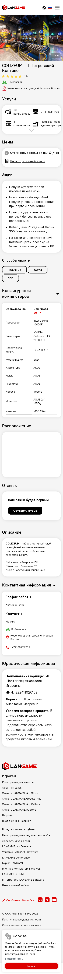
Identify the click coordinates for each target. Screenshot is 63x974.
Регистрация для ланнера (18, 782)
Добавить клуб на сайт (16, 841)
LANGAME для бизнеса (16, 846)
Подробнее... (14, 958)
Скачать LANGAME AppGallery (21, 804)
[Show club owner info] (6, 153)
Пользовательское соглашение (21, 925)
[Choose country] (44, 8)
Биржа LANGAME (13, 863)
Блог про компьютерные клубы (21, 868)
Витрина (7, 815)
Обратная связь (12, 787)
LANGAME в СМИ (13, 874)
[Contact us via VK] (40, 899)
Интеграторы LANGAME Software (23, 879)
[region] (31, 360)
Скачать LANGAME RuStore (19, 809)
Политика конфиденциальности (21, 919)
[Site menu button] (57, 7)
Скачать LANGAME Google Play (21, 798)
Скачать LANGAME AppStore (20, 793)
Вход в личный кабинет (16, 820)
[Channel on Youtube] (54, 899)
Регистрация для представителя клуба (26, 835)
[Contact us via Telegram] (47, 899)
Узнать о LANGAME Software (20, 852)
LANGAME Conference (16, 857)
